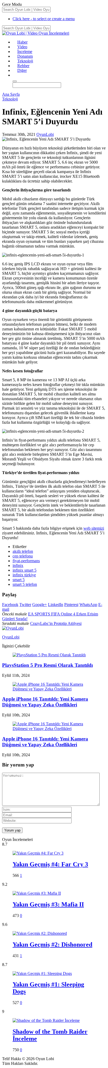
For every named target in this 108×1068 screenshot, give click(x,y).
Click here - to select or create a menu (44, 19)
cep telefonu (23, 556)
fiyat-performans (26, 561)
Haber (22, 42)
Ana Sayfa (11, 94)
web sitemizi (93, 528)
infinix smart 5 (24, 570)
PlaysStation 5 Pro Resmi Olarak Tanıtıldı (47, 665)
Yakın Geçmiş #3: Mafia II (48, 904)
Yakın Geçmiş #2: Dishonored (52, 944)
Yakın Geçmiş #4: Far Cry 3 (50, 864)
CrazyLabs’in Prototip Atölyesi (56, 623)
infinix (18, 565)
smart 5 (19, 579)
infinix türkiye (24, 575)
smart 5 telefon (25, 584)
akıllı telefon (23, 551)
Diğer (22, 70)
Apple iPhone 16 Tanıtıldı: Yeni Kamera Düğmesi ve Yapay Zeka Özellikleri (45, 701)
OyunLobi (45, 134)
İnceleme (24, 51)
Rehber (23, 65)
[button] (15, 75)
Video (22, 47)
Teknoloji (25, 61)
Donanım (25, 56)
